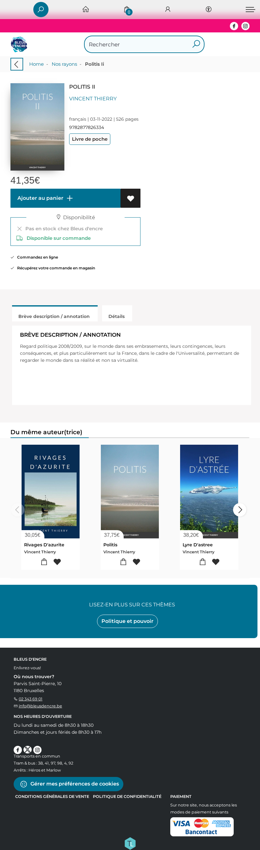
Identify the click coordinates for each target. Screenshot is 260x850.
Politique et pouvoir (127, 621)
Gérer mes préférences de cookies (74, 783)
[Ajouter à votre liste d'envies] (130, 198)
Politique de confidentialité (127, 796)
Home (36, 64)
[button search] (196, 44)
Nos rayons (64, 64)
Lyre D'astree (198, 545)
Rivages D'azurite (44, 545)
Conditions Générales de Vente (52, 796)
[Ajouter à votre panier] (44, 562)
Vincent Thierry (93, 99)
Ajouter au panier (40, 198)
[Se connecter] (168, 9)
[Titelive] (130, 843)
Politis (110, 545)
